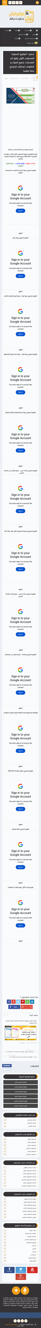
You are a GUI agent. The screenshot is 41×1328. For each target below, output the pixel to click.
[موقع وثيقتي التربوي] (21, 22)
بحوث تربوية (32, 1230)
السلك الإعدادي (31, 1123)
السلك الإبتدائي (24, 78)
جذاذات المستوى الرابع (29, 1183)
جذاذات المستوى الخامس (29, 1179)
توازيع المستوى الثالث (21, 1091)
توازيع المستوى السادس (20, 1106)
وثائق (16, 30)
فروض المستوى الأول (30, 1202)
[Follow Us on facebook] (15, 1320)
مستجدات (27, 30)
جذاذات (7, 30)
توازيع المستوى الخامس (20, 1101)
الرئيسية (33, 78)
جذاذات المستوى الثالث (29, 1173)
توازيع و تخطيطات (31, 1242)
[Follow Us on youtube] (22, 1320)
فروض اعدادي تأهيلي (30, 1199)
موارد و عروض (22, 34)
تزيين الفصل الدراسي (30, 38)
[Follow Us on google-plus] (18, 1320)
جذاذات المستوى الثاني (29, 1176)
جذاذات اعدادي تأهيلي (30, 1167)
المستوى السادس (31, 1154)
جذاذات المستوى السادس (29, 1186)
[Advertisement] (20, 127)
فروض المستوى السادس (29, 1217)
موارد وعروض (32, 1258)
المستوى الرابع (32, 1151)
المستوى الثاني (31, 1145)
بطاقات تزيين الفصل (30, 1233)
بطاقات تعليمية (31, 1236)
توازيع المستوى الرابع (20, 1096)
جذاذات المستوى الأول (29, 1170)
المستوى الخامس (31, 1148)
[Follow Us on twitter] (25, 1320)
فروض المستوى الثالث (29, 1205)
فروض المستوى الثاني (29, 1208)
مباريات (17, 38)
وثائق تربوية (33, 1261)
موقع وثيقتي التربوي (11, 1324)
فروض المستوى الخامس (29, 1211)
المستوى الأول (14, 78)
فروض (34, 34)
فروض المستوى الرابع (30, 1214)
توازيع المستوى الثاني (21, 1087)
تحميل (20, 650)
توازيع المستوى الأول (20, 1082)
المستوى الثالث (31, 1142)
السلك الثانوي (32, 1126)
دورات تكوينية (30, 43)
